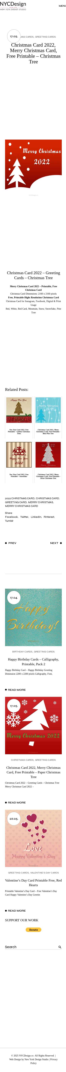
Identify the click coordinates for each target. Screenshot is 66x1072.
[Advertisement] (33, 104)
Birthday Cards (22, 651)
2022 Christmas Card (20, 498)
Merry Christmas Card (21, 506)
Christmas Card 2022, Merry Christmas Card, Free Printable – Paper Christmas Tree (33, 772)
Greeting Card (16, 502)
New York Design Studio (36, 1059)
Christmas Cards (22, 36)
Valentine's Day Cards (44, 872)
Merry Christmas (40, 502)
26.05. (14, 819)
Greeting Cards (45, 36)
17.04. (14, 597)
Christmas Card (47, 498)
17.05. (14, 36)
